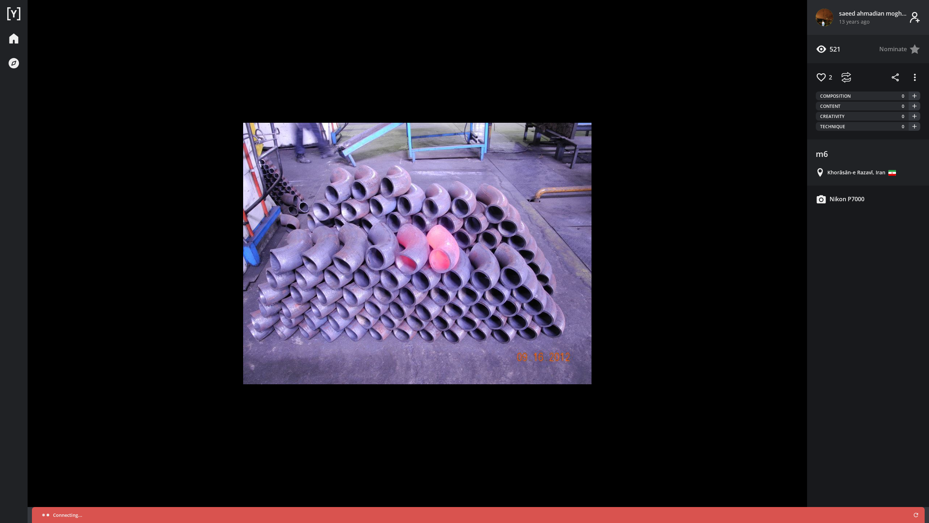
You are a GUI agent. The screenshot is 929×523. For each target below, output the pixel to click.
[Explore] (14, 63)
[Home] (14, 14)
